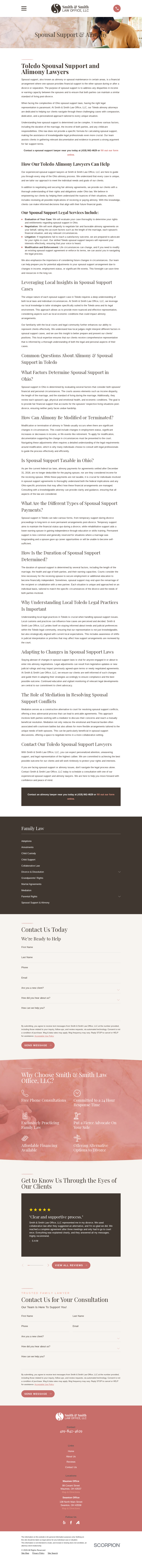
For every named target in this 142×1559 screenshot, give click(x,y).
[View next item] (48, 1265)
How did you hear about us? (35, 998)
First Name (27, 947)
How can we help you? (33, 1008)
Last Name (27, 957)
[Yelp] (64, 1522)
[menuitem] (71, 841)
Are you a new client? (32, 988)
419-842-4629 (71, 1430)
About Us (71, 1456)
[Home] (70, 8)
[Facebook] (71, 1522)
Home (71, 1451)
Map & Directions (71, 1492)
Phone (24, 967)
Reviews (71, 1461)
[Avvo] (77, 1522)
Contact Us (71, 1467)
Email (24, 978)
